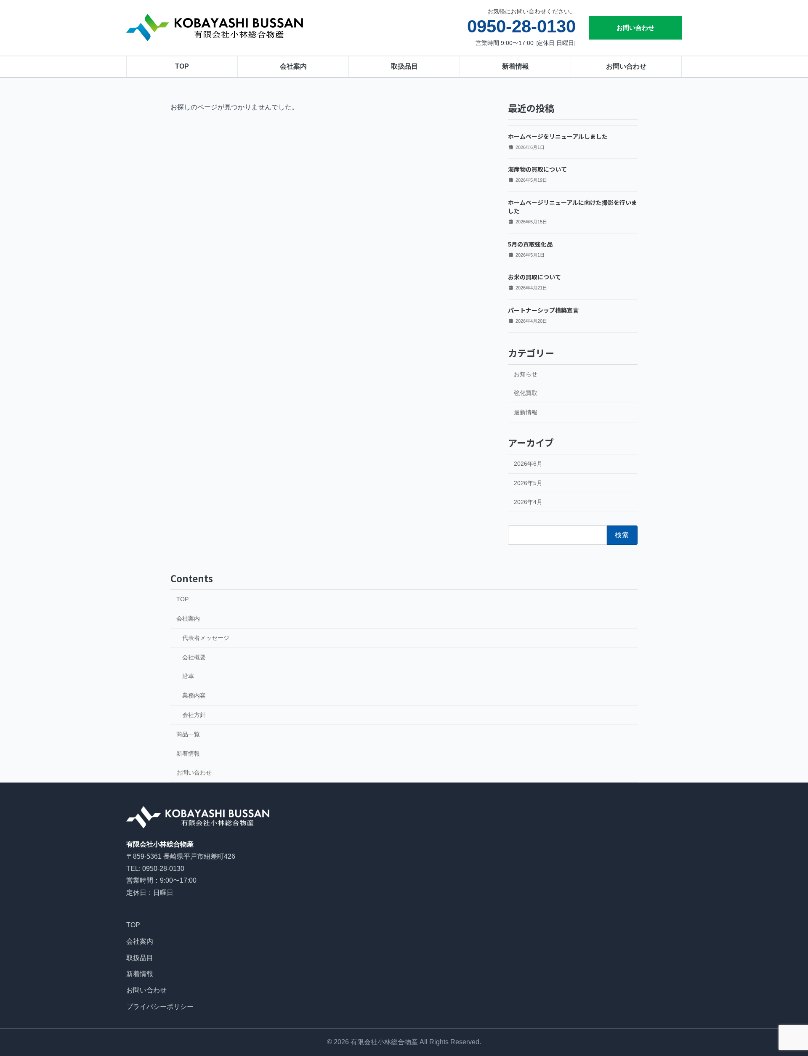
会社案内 (293, 66)
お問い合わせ (635, 27)
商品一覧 (188, 734)
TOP (182, 66)
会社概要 (194, 657)
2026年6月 (528, 463)
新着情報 (515, 66)
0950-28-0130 (521, 26)
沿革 (188, 676)
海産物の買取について (537, 169)
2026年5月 (528, 482)
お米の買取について (534, 277)
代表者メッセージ (205, 637)
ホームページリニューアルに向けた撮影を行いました (572, 206)
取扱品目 (404, 66)
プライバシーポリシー (160, 1006)
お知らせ (525, 373)
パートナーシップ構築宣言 (543, 310)
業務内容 (194, 695)
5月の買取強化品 (530, 243)
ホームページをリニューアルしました (558, 136)
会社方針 (194, 714)
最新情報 (525, 412)
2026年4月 (528, 502)
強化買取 (525, 393)
